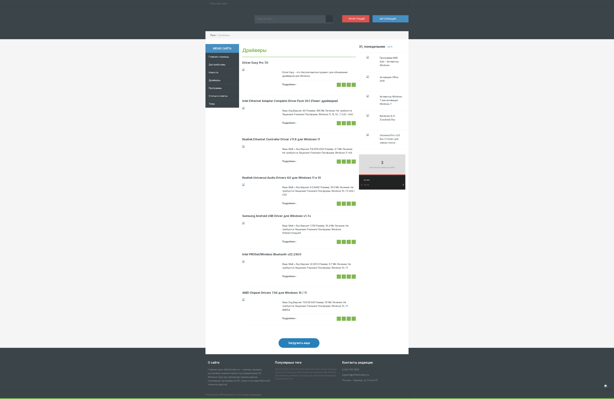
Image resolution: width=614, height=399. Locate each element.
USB (325, 372)
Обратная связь (218, 3)
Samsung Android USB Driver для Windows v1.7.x (276, 216)
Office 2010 (280, 372)
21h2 (282, 369)
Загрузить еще (299, 343)
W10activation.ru (227, 394)
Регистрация (357, 18)
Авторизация (388, 18)
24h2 (297, 369)
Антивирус (295, 375)
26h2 (318, 369)
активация (318, 375)
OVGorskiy (292, 372)
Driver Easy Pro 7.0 (255, 62)
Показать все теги (284, 379)
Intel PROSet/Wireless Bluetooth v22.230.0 (271, 254)
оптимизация (329, 375)
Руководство (306, 375)
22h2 (287, 369)
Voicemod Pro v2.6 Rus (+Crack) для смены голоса (390, 139)
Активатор (284, 375)
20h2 (277, 369)
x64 (334, 372)
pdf (298, 372)
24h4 (302, 369)
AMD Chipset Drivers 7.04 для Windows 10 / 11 (274, 292)
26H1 (313, 369)
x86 (277, 375)
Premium (305, 372)
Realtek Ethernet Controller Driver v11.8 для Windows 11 (281, 139)
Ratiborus (317, 372)
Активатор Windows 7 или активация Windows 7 (391, 100)
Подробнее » (289, 84)
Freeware (332, 369)
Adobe (324, 369)
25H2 (307, 369)
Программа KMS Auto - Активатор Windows (389, 61)
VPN (329, 372)
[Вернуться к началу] (609, 388)
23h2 (292, 369)
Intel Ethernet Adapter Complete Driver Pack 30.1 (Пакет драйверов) (290, 101)
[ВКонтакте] (405, 3)
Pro (311, 372)
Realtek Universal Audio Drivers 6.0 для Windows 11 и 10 (281, 177)
